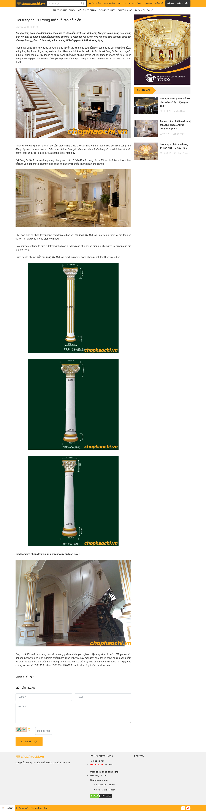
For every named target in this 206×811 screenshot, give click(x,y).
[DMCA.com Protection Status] (101, 795)
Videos (148, 3)
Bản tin (122, 3)
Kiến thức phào (87, 10)
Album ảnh (135, 3)
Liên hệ (159, 3)
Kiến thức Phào (180, 153)
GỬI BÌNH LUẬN (29, 741)
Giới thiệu (95, 3)
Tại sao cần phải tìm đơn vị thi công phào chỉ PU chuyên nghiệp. (175, 125)
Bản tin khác (179, 111)
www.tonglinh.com (98, 775)
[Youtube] (188, 808)
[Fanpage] (183, 808)
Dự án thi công (144, 10)
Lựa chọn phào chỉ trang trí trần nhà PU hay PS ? (174, 146)
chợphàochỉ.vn (40, 808)
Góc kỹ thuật (107, 10)
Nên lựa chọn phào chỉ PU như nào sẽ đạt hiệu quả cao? (175, 102)
